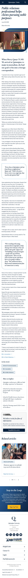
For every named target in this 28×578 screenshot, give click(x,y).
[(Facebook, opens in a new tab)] (7, 534)
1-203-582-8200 (14, 530)
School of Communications (9, 365)
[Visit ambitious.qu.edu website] (14, 540)
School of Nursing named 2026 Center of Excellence (14, 406)
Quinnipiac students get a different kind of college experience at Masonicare (14, 383)
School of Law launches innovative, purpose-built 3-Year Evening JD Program (12, 390)
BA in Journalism (6, 354)
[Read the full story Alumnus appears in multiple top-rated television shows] (14, 451)
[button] (18, 479)
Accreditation (20, 569)
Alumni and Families (8, 461)
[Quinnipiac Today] (14, 2)
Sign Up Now (14, 507)
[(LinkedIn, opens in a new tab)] (14, 534)
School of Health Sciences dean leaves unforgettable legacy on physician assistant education (13, 399)
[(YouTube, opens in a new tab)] (20, 534)
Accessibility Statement (8, 569)
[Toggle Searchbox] (25, 2)
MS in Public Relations (7, 357)
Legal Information (7, 572)
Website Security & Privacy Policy (10, 574)
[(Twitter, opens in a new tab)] (10, 534)
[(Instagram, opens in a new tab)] (17, 534)
